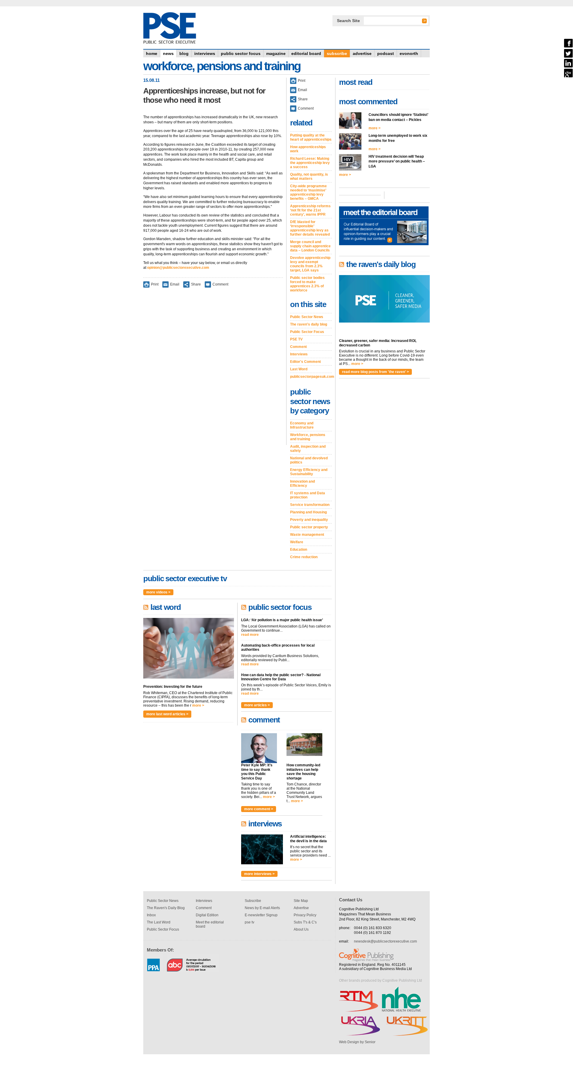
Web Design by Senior (357, 1042)
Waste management (307, 534)
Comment (220, 284)
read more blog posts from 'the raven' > (375, 372)
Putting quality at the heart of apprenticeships (311, 137)
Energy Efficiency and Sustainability (308, 472)
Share (196, 284)
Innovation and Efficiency (302, 483)
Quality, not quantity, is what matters (309, 176)
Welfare (296, 542)
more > (198, 705)
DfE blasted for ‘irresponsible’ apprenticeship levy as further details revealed (310, 228)
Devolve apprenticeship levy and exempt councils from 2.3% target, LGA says (310, 264)
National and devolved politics (309, 460)
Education (298, 549)
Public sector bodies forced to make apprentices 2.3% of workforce (307, 284)
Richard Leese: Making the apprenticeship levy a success (310, 162)
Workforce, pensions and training (307, 437)
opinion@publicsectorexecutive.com (178, 268)
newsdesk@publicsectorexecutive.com (385, 941)
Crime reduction (304, 557)
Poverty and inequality (309, 520)
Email (174, 284)
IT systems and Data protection (307, 495)
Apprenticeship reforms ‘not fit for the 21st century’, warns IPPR (310, 210)
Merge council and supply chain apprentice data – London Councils (310, 246)
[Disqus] (213, 370)
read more (250, 635)
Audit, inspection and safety (308, 448)
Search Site (348, 20)
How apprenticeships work (308, 149)
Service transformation (309, 505)
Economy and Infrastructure (302, 425)
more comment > (258, 809)
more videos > (158, 592)
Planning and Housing (308, 512)
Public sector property (309, 527)
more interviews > (259, 874)
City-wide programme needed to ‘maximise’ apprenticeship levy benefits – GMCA (308, 192)
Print (154, 284)
